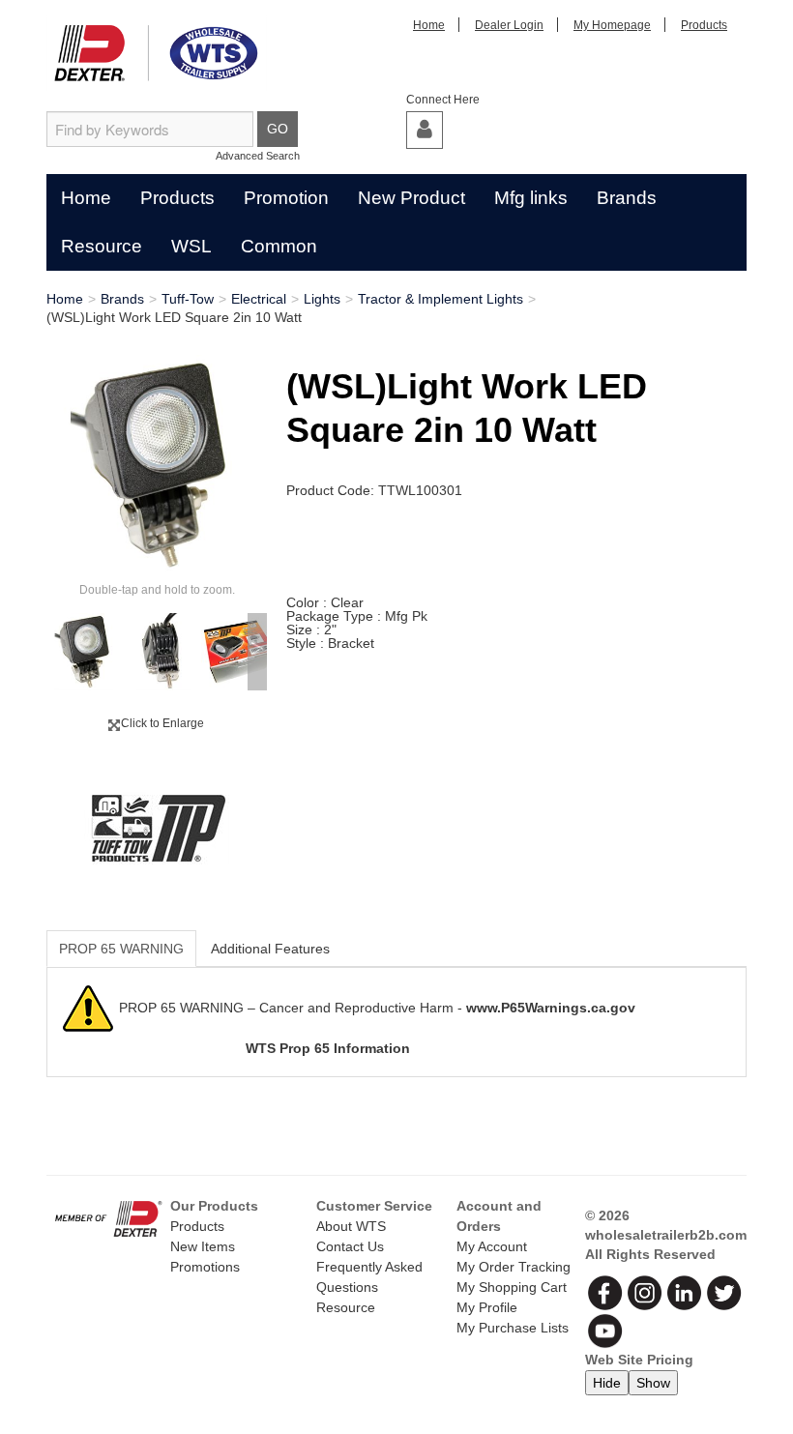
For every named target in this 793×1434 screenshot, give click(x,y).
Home (429, 25)
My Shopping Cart (511, 1287)
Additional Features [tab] (270, 948)
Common (279, 246)
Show (653, 1382)
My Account (491, 1246)
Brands (627, 198)
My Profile (486, 1307)
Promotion (286, 198)
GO (277, 128)
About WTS (351, 1226)
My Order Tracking (513, 1266)
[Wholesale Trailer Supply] (156, 53)
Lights (322, 299)
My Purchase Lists (512, 1327)
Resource (101, 246)
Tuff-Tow (188, 299)
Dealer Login (509, 25)
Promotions (205, 1266)
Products (704, 25)
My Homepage (612, 25)
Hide (607, 1382)
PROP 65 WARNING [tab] (121, 948)
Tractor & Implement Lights (440, 299)
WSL (191, 246)
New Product (411, 198)
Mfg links (531, 198)
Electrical (258, 299)
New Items (202, 1246)
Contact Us (350, 1246)
